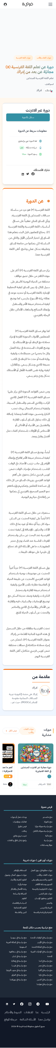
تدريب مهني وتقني (20, 835)
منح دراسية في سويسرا (19, 937)
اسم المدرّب (49, 84)
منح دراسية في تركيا (45, 974)
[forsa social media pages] (47, 1004)
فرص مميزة (46, 807)
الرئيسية (45, 1012)
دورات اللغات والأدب (44, 875)
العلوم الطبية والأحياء (19, 879)
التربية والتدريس (46, 907)
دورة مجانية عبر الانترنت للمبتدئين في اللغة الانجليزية (36, 769)
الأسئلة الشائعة (28, 1019)
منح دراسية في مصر (45, 965)
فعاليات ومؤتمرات (20, 821)
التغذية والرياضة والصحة (43, 912)
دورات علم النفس (45, 893)
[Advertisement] (28, 1039)
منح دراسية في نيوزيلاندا (18, 979)
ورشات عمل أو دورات (19, 817)
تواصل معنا (44, 1019)
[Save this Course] (49, 776)
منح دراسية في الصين (44, 979)
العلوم (24, 898)
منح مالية (48, 835)
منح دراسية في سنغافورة (18, 951)
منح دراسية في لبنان (19, 956)
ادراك (39, 90)
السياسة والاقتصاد (19, 902)
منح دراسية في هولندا (44, 984)
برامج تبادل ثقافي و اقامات (17, 840)
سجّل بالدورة (28, 117)
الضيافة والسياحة (20, 893)
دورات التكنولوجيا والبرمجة (42, 888)
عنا (37, 1012)
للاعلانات (28, 1012)
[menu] (50, 4)
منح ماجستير (47, 817)
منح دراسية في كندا (45, 960)
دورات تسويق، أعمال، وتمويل (16, 875)
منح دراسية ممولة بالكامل (42, 831)
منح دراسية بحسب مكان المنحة (37, 927)
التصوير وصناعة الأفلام (43, 884)
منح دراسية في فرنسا (19, 965)
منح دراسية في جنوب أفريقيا (16, 970)
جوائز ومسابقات (46, 845)
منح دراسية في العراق (19, 974)
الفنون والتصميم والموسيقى (42, 879)
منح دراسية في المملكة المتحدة (42, 946)
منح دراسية (48, 840)
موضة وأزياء (22, 884)
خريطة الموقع (10, 1019)
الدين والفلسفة (21, 912)
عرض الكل (13, 730)
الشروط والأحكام (13, 1012)
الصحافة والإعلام (20, 870)
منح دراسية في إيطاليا (19, 960)
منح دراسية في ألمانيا (45, 970)
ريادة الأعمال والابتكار (19, 888)
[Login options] (5, 4)
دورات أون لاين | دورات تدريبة (37, 860)
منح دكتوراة (48, 821)
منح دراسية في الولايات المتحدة (41, 937)
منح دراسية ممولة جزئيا (43, 826)
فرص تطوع (22, 826)
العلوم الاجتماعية (20, 907)
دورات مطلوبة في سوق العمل (41, 870)
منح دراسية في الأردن (44, 942)
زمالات (24, 831)
